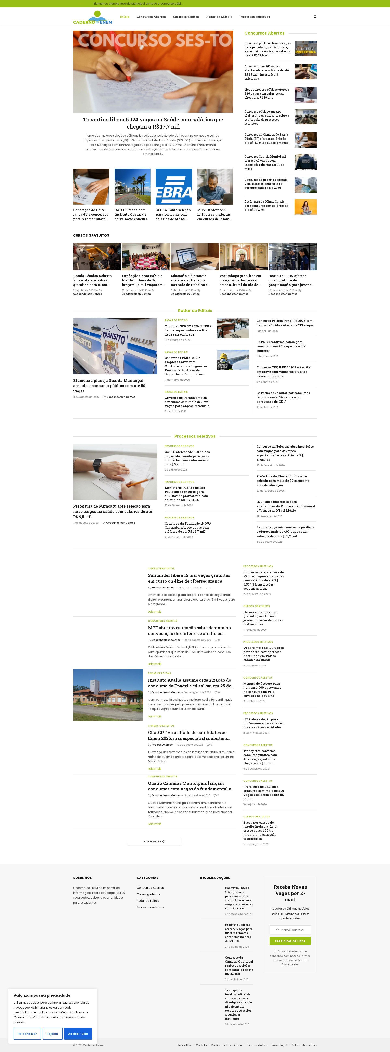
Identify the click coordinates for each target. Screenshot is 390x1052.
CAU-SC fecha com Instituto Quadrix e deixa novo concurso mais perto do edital (132, 214)
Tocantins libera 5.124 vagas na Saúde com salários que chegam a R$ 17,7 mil (153, 123)
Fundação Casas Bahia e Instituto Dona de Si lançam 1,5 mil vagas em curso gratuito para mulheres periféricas (142, 280)
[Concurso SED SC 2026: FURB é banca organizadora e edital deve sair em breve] (233, 328)
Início (124, 17)
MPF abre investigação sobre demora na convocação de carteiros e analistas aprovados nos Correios (189, 630)
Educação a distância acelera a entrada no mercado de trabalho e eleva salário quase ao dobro (189, 280)
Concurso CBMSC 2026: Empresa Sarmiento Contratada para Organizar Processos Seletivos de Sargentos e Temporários (186, 366)
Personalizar (27, 1034)
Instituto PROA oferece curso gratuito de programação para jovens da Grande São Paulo (290, 280)
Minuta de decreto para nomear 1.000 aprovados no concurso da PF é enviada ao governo (262, 689)
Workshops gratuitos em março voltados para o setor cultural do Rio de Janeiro (240, 280)
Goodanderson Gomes (87, 294)
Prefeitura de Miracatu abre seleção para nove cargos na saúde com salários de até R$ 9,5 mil (112, 511)
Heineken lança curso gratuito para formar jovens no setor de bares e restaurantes (263, 618)
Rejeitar (52, 1034)
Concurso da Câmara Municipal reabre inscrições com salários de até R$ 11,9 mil (239, 966)
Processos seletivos (254, 17)
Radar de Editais (219, 17)
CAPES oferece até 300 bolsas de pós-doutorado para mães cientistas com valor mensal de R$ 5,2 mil (187, 458)
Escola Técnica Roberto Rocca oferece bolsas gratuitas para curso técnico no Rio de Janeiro (94, 280)
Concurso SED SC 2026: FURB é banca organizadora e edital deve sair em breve (188, 330)
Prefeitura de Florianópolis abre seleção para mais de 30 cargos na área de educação (283, 480)
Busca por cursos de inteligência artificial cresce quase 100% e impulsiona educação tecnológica (260, 830)
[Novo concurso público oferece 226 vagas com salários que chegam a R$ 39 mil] (306, 95)
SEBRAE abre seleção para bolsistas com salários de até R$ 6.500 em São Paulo (173, 214)
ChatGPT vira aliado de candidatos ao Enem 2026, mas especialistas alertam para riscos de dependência (187, 735)
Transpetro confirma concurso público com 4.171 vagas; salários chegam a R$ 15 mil (260, 757)
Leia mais (154, 611)
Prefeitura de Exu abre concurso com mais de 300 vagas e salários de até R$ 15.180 (263, 793)
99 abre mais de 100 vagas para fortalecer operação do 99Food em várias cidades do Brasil (263, 654)
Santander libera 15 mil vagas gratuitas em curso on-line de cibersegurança (189, 578)
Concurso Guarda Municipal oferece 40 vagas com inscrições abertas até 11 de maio (265, 163)
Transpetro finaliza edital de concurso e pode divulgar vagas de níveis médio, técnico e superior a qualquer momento (238, 1004)
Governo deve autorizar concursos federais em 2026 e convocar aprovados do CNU (283, 397)
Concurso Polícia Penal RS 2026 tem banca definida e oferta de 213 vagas (285, 323)
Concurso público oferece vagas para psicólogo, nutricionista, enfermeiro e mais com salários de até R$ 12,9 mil (268, 49)
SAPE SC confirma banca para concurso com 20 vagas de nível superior (282, 346)
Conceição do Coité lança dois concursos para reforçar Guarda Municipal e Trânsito (90, 214)
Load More (152, 841)
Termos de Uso (257, 1045)
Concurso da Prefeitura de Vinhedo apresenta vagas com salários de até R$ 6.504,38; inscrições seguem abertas (263, 580)
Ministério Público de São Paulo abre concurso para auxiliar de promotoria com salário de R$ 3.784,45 (186, 494)
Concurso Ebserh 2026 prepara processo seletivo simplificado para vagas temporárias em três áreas (239, 898)
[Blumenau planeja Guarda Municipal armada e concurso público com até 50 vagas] (115, 346)
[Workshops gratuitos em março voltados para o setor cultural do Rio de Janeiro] (244, 256)
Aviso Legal (279, 1045)
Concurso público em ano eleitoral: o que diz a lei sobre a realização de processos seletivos (267, 117)
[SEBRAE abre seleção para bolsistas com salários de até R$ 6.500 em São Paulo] (174, 187)
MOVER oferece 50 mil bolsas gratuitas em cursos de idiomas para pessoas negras (215, 214)
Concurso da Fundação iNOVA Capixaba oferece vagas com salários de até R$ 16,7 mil (188, 527)
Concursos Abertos (151, 17)
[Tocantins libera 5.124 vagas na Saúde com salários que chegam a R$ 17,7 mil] (153, 72)
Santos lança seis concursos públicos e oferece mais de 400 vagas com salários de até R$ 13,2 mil (285, 531)
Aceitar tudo (78, 1034)
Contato (201, 1045)
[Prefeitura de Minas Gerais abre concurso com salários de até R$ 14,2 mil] (306, 207)
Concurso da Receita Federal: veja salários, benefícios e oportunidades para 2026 (266, 184)
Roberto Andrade (162, 587)
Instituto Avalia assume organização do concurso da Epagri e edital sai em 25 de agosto (189, 683)
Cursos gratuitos (186, 17)
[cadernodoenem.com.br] (93, 16)
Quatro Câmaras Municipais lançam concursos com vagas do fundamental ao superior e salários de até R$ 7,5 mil (191, 786)
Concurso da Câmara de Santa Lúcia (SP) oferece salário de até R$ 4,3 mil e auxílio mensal (267, 139)
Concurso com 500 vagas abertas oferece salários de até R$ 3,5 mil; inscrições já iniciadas (267, 72)
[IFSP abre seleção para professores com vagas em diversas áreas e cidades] (303, 720)
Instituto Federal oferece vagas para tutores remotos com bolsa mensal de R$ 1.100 (239, 933)
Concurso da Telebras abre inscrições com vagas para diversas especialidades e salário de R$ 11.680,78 (285, 452)
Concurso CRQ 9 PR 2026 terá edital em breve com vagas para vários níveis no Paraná (284, 371)
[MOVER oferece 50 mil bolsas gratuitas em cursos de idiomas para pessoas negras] (215, 187)
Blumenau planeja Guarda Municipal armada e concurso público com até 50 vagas (139, 3)
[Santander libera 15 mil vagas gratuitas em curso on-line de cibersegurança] (108, 590)
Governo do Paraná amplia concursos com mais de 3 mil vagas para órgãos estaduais (187, 402)
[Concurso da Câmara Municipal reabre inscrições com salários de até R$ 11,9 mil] (210, 962)
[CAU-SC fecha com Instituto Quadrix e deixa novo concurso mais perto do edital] (133, 187)
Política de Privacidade (227, 1045)
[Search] (315, 16)
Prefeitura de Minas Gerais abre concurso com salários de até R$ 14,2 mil (266, 206)
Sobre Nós (184, 1045)
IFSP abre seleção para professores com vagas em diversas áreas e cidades (264, 723)
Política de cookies (304, 1045)
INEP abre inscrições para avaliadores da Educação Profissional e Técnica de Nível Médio (286, 506)
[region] (53, 1016)
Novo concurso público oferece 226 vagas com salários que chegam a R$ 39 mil (267, 94)
